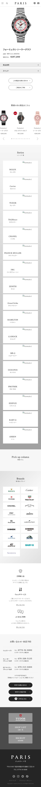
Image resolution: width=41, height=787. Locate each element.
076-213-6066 (25, 666)
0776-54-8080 (25, 649)
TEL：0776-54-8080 (20, 769)
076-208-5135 (25, 658)
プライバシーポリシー (25, 780)
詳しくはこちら (20, 605)
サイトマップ (12, 780)
